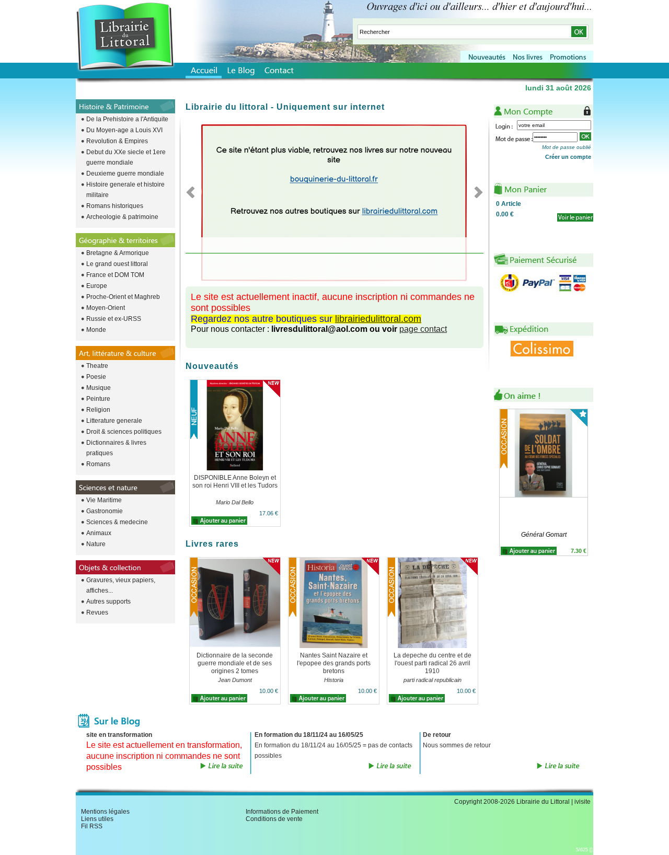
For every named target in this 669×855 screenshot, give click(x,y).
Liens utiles (97, 819)
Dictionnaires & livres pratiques (116, 448)
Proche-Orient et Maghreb (123, 297)
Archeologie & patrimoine (122, 217)
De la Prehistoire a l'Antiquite (127, 119)
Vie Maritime (104, 500)
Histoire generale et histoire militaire (125, 190)
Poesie (96, 376)
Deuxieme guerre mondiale (125, 173)
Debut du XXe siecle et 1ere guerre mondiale (126, 157)
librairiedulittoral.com (378, 319)
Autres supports (108, 601)
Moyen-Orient (105, 307)
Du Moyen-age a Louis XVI (124, 130)
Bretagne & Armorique (117, 253)
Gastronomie (104, 511)
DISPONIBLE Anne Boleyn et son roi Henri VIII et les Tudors (235, 481)
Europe (96, 286)
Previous (194, 192)
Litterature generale (114, 420)
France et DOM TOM (115, 275)
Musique (98, 387)
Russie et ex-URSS (113, 318)
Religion (98, 409)
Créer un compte (568, 157)
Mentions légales (105, 811)
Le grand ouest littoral (117, 264)
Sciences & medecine (117, 522)
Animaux (98, 533)
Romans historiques (114, 206)
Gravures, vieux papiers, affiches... (120, 585)
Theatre (97, 365)
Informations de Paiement (282, 811)
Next (475, 192)
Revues (97, 612)
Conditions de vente (274, 819)
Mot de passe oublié (566, 147)
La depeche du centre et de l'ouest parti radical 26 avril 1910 (432, 663)
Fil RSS (91, 826)
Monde (96, 329)
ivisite (582, 801)
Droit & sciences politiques (124, 431)
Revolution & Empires (117, 141)
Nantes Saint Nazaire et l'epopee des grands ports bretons (334, 663)
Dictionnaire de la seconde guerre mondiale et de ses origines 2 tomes (235, 663)
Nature (96, 544)
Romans (98, 464)
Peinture (98, 398)
